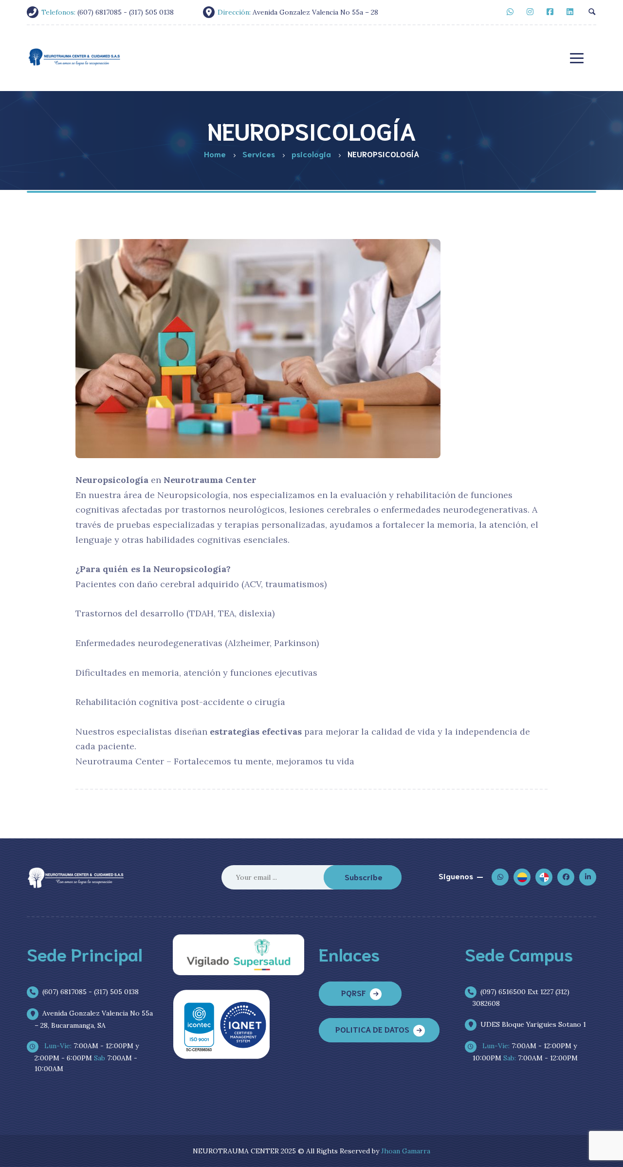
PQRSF (353, 992)
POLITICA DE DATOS (372, 1029)
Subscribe (364, 876)
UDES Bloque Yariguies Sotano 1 (533, 1024)
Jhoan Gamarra (405, 1151)
